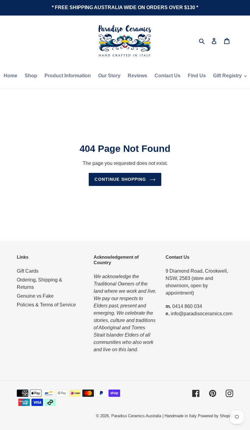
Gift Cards (27, 271)
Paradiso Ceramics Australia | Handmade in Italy (154, 416)
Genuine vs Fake (35, 296)
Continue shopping (120, 179)
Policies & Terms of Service (46, 304)
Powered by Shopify (215, 416)
